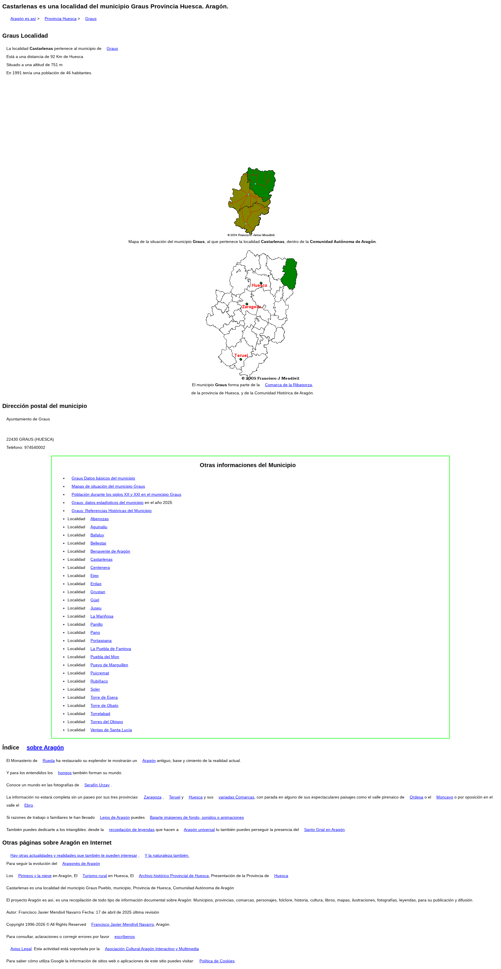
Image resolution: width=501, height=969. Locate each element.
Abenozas (99, 518)
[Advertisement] (250, 121)
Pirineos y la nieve (35, 875)
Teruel (174, 797)
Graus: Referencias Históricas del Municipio (112, 510)
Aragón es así (23, 18)
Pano (95, 632)
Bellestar (98, 543)
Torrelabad (100, 713)
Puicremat (99, 673)
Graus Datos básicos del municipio (103, 478)
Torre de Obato (104, 705)
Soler (95, 689)
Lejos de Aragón (115, 817)
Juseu (95, 608)
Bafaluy (97, 535)
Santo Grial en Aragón (324, 829)
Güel (94, 600)
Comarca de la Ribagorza (288, 384)
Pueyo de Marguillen (109, 665)
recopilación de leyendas (132, 829)
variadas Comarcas (236, 797)
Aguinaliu (98, 527)
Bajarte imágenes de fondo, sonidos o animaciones (197, 817)
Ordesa (416, 797)
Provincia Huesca (61, 18)
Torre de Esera (104, 697)
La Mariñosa (101, 616)
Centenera (100, 567)
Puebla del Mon (104, 656)
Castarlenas (101, 559)
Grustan (97, 591)
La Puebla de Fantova (110, 648)
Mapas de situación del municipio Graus (108, 486)
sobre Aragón (45, 747)
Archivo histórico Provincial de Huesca (174, 875)
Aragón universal (199, 829)
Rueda (49, 760)
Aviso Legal (21, 948)
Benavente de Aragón (110, 551)
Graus (91, 18)
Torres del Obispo (106, 721)
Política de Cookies (217, 961)
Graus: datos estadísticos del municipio (108, 502)
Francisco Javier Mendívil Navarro (122, 924)
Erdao (95, 583)
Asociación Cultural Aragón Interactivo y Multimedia (152, 948)
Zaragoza (152, 797)
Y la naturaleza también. (167, 855)
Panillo (96, 624)
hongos (65, 772)
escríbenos (125, 936)
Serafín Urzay (97, 785)
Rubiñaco (99, 681)
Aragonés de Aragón (81, 863)
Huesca (196, 797)
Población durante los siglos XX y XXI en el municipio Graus (126, 494)
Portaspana (101, 640)
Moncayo (444, 797)
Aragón (149, 760)
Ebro (28, 805)
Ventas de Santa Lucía (111, 729)
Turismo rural (95, 875)
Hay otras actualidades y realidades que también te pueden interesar (73, 855)
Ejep (94, 575)
